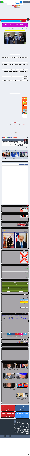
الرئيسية (13, 28)
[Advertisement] (15, 14)
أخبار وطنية (26, 268)
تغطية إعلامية (25, 272)
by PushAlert (9, 4)
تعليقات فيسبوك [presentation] (24, 164)
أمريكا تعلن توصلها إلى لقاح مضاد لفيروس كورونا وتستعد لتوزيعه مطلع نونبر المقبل (15, 30)
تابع (21, 409)
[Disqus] (15, 175)
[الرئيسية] (28, 19)
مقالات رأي (26, 277)
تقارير (26, 273)
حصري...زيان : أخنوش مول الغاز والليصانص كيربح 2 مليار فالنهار (21, 317)
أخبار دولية (10, 28)
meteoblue (27, 311)
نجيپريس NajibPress (23, 436)
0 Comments (17, 28)
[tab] (23, 164)
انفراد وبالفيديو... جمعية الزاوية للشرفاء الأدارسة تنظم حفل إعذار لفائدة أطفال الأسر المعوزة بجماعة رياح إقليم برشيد (15, 315)
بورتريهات (26, 269)
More (18, 342)
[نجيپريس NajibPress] (15, 8)
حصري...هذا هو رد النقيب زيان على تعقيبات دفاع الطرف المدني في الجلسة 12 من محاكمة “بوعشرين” (17, 318)
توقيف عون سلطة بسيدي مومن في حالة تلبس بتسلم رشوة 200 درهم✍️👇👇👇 (14, 20)
